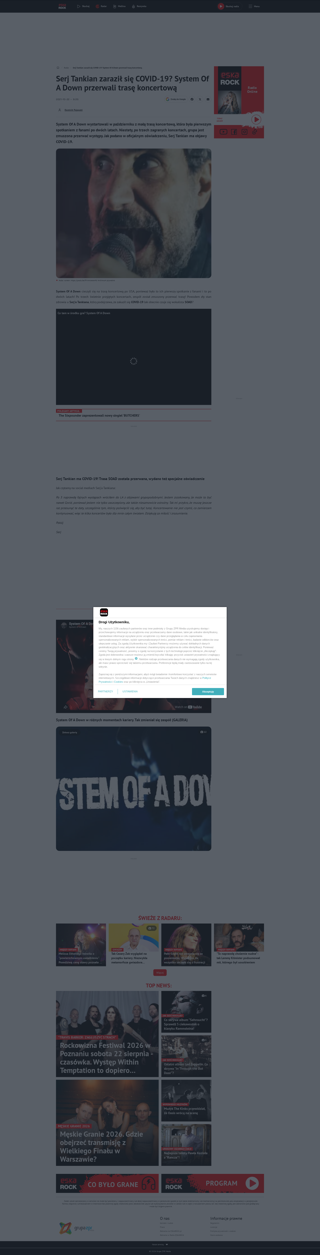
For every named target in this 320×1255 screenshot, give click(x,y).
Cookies (118, 681)
